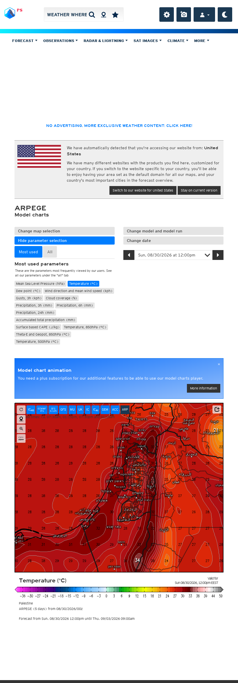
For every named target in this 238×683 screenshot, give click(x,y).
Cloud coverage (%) (61, 298)
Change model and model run (154, 231)
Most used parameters (41, 264)
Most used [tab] (28, 251)
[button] (216, 409)
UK (80, 409)
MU (72, 409)
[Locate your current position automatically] (103, 14)
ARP (125, 409)
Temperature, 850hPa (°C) (85, 327)
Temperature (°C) (83, 283)
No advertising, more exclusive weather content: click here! (119, 126)
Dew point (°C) (28, 291)
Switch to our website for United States (143, 190)
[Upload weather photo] (183, 14)
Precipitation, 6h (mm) (75, 305)
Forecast (23, 41)
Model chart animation (44, 370)
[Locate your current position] (21, 419)
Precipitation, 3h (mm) (34, 305)
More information (203, 388)
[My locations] (115, 14)
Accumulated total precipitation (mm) (45, 320)
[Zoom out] (21, 429)
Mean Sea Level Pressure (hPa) (40, 283)
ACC (115, 409)
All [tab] (50, 251)
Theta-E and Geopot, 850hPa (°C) (43, 334)
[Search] (92, 14)
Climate (176, 41)
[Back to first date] (21, 409)
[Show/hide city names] (21, 438)
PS (20, 10)
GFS (63, 409)
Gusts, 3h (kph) (29, 298)
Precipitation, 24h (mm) (35, 312)
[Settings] (166, 14)
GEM (105, 409)
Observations (59, 41)
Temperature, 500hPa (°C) (37, 341)
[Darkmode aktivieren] (225, 14)
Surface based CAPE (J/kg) (38, 327)
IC (31, 409)
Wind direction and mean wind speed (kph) (79, 291)
